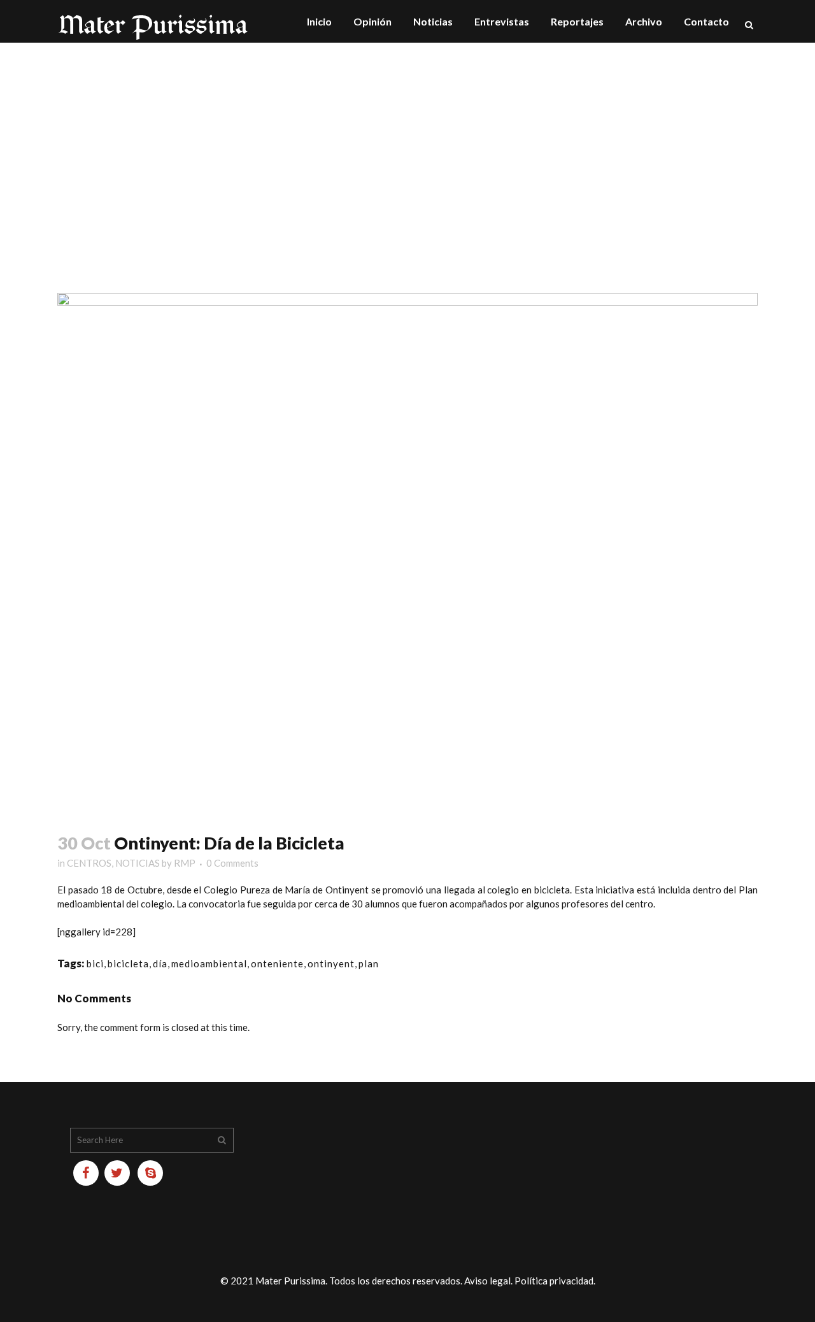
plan (368, 963)
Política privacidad (553, 1280)
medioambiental (209, 963)
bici (95, 963)
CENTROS (89, 863)
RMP (184, 863)
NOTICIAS (137, 863)
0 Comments (232, 863)
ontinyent (331, 963)
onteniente (277, 963)
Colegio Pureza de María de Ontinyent (286, 889)
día (160, 963)
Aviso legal (487, 1280)
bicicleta (128, 963)
